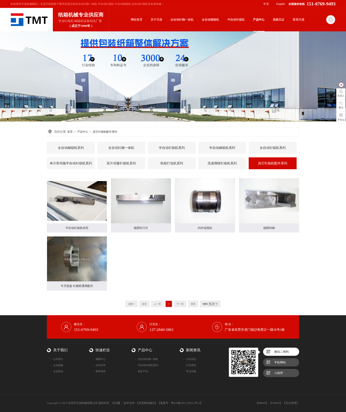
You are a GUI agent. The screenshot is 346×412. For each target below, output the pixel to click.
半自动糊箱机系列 (222, 148)
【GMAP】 (275, 403)
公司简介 (56, 359)
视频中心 (99, 359)
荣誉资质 (99, 371)
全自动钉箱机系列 (273, 148)
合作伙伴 (99, 365)
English (280, 3)
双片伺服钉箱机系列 (121, 163)
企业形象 (56, 365)
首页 (70, 131)
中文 (266, 3)
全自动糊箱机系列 (259, 31)
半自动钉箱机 (106, 4)
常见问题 (189, 371)
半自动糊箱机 (123, 4)
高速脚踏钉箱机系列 (222, 163)
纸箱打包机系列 (171, 163)
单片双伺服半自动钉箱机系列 (71, 163)
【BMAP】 (261, 403)
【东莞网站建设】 (147, 403)
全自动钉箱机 (140, 4)
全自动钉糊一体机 (86, 4)
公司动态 (189, 359)
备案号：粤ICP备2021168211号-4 (180, 403)
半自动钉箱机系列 (172, 148)
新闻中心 (156, 31)
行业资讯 (189, 365)
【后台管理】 (291, 403)
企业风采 (56, 371)
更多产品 (141, 371)
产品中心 (82, 131)
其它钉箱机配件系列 (105, 131)
